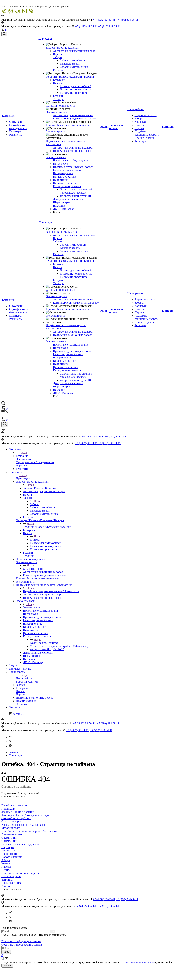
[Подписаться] (52, 931)
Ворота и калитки (146, 115)
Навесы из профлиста (73, 92)
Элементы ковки (56, 157)
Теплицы (58, 99)
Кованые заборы (70, 63)
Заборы (57, 57)
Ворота (57, 54)
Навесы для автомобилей (75, 86)
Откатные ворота (56, 112)
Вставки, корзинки (64, 176)
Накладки (59, 205)
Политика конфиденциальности (21, 941)
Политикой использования (138, 962)
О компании (16, 121)
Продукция (45, 38)
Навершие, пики (63, 173)
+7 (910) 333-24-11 (109, 26)
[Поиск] (4, 34)
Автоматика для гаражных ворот (73, 147)
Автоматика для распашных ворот (74, 50)
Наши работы (135, 109)
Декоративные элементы (68, 199)
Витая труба (60, 163)
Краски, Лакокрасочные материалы (67, 124)
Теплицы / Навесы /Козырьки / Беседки (70, 76)
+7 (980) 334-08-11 (127, 19)
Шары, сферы (61, 202)
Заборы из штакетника (74, 66)
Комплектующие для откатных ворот (76, 118)
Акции (104, 126)
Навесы (57, 83)
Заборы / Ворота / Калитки (62, 47)
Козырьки (59, 79)
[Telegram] (10, 737)
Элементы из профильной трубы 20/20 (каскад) (76, 191)
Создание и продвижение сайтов (21, 944)
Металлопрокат (55, 131)
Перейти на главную (14, 805)
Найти (6, 952)
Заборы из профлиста (73, 60)
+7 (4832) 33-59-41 (104, 19)
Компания (8, 115)
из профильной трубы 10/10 (77, 195)
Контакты (168, 126)
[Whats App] (10, 746)
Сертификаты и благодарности (18, 126)
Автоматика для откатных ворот (73, 115)
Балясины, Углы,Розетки (68, 170)
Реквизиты (15, 134)
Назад (23, 452)
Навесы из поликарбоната (76, 89)
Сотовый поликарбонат (60, 105)
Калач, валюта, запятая (67, 186)
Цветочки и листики (65, 183)
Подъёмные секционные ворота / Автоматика (51, 591)
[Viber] (10, 741)
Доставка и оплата (116, 126)
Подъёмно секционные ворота (147, 133)
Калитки (58, 70)
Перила (139, 128)
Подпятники (60, 179)
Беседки (58, 95)
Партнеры (15, 131)
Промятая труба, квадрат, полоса (73, 166)
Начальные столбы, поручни (70, 160)
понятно (7, 965)
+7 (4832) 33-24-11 (86, 26)
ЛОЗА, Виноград (63, 208)
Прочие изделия (144, 137)
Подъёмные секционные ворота (72, 150)
